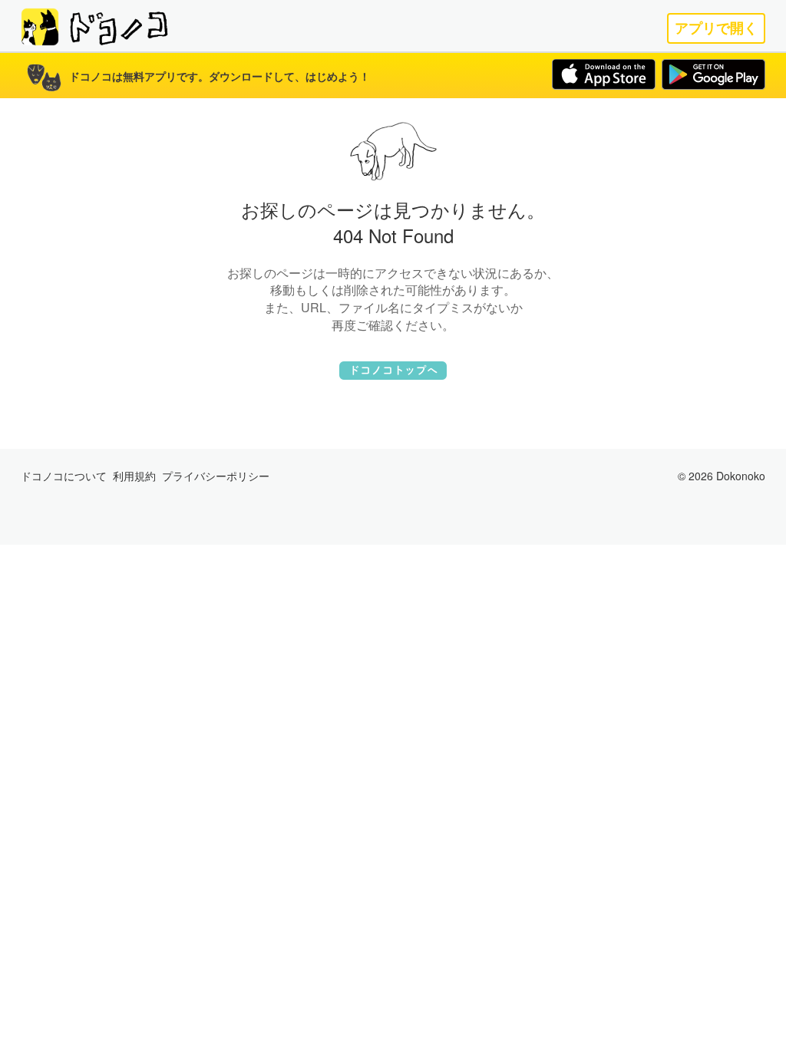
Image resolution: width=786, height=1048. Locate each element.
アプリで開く (716, 28)
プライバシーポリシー (215, 475)
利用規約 (134, 475)
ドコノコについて (64, 475)
